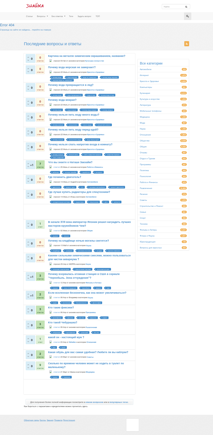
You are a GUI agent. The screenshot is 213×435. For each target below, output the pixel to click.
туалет (55, 377)
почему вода (57, 77)
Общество (145, 140)
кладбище (56, 251)
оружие (55, 236)
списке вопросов (94, 401)
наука (55, 303)
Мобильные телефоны (150, 110)
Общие (143, 146)
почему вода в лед (107, 95)
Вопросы (41, 16)
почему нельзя (58, 125)
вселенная (66, 303)
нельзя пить (73, 125)
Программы (145, 164)
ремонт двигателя (117, 187)
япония (66, 236)
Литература (145, 104)
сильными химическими (61, 269)
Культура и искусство (150, 98)
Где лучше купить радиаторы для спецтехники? (79, 192)
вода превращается (74, 95)
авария (98, 288)
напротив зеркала (113, 155)
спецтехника (94, 202)
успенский (84, 332)
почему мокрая (107, 110)
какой (63, 347)
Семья (143, 211)
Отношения (145, 134)
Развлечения (146, 188)
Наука (142, 128)
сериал (55, 288)
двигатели (56, 187)
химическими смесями (83, 269)
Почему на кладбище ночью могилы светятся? (78, 240)
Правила (58, 420)
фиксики (70, 318)
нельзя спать (73, 155)
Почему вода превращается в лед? (70, 85)
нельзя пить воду (75, 140)
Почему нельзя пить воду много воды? (73, 114)
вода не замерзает (90, 77)
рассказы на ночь (84, 251)
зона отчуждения (70, 288)
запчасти (117, 202)
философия (97, 303)
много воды (87, 125)
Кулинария (145, 92)
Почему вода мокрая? (62, 100)
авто (106, 202)
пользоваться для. (103, 269)
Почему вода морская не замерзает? (72, 67)
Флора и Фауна (147, 235)
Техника (144, 223)
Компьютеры (146, 87)
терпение (67, 377)
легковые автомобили (97, 187)
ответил (56, 167)
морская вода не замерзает (62, 80)
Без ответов (57, 16)
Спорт (143, 217)
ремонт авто (70, 187)
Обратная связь (31, 420)
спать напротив (58, 157)
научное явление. (114, 251)
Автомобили (145, 69)
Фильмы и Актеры (148, 229)
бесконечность (81, 303)
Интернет (144, 75)
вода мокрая (72, 110)
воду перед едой (93, 140)
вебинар (56, 172)
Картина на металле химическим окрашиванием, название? (86, 56)
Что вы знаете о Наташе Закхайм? (70, 162)
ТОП (98, 16)
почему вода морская (110, 77)
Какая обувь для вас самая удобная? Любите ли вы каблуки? (88, 352)
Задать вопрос (84, 16)
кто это (81, 318)
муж (54, 347)
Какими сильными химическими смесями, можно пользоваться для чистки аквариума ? (89, 257)
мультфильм (57, 318)
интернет (99, 172)
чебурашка (56, 332)
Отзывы (143, 152)
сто (82, 187)
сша (108, 288)
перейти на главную (41, 29)
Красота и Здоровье (149, 81)
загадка (99, 251)
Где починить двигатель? (64, 177)
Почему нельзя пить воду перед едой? (73, 129)
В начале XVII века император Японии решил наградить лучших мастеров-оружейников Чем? (89, 224)
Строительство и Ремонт (151, 205)
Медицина (145, 116)
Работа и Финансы (149, 182)
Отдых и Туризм (147, 158)
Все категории (151, 63)
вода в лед (91, 95)
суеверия (69, 251)
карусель (93, 318)
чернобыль (86, 288)
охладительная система (61, 202)
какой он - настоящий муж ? (66, 337)
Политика (144, 170)
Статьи (29, 16)
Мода (142, 122)
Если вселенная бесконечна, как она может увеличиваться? (87, 292)
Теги (71, 16)
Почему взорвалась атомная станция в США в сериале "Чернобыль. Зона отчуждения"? (84, 276)
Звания (50, 420)
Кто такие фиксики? (61, 307)
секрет (104, 318)
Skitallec (72, 342)
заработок (86, 172)
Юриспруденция (147, 241)
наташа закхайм (70, 172)
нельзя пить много (104, 125)
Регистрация (69, 420)
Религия (144, 194)
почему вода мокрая (89, 110)
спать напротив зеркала (92, 155)
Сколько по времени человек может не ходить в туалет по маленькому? (86, 365)
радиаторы (80, 202)
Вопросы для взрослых (151, 247)
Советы (143, 200)
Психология (145, 176)
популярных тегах (118, 401)
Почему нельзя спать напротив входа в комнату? (80, 144)
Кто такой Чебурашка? (62, 322)
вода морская (72, 77)
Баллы (43, 420)
